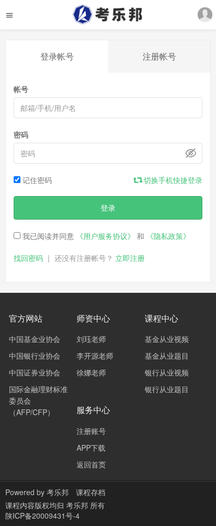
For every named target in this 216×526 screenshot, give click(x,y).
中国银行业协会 (34, 355)
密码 (21, 134)
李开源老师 (95, 355)
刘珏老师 (91, 339)
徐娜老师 (91, 372)
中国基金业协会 (34, 339)
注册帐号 (159, 56)
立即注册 (130, 258)
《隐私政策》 (168, 236)
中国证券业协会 (34, 372)
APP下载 (91, 447)
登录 (108, 207)
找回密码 (28, 258)
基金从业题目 (167, 355)
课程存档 (90, 492)
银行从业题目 (167, 389)
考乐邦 (58, 492)
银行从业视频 (167, 372)
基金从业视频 (167, 339)
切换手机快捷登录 (172, 180)
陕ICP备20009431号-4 (42, 515)
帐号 (21, 89)
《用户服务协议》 (105, 236)
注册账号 (91, 431)
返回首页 (91, 464)
